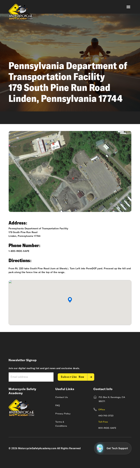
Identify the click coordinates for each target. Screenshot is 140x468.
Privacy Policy (63, 414)
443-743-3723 (105, 416)
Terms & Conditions (61, 424)
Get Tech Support (117, 448)
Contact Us (61, 397)
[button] (128, 7)
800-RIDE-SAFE (107, 428)
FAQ (57, 406)
